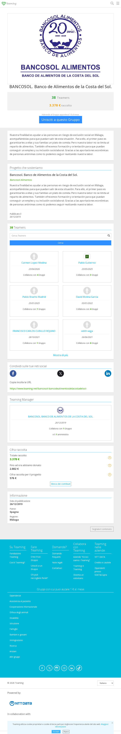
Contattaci (57, 568)
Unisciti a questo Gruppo (60, 119)
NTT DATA (100, 556)
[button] (109, 457)
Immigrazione (16, 640)
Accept (56, 731)
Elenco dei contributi (60, 483)
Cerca (60, 242)
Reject (66, 731)
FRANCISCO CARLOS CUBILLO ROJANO (34, 331)
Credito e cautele (103, 562)
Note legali (57, 562)
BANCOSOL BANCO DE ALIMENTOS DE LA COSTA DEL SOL (60, 416)
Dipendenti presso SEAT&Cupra (101, 571)
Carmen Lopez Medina (34, 262)
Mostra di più (60, 355)
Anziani (13, 651)
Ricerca (13, 645)
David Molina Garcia (87, 296)
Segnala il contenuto (102, 529)
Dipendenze (15, 595)
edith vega (87, 331)
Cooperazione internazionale (23, 606)
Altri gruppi (15, 656)
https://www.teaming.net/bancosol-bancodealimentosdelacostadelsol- (48, 388)
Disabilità (14, 618)
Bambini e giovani (18, 634)
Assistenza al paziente (20, 601)
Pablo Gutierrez (87, 262)
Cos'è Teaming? (17, 562)
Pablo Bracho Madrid (34, 296)
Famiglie (14, 629)
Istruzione (14, 623)
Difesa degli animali (19, 612)
